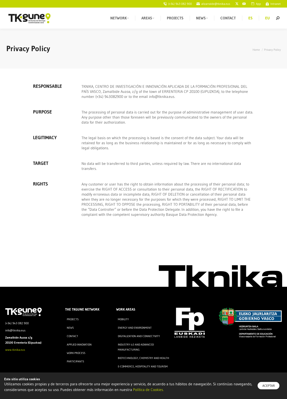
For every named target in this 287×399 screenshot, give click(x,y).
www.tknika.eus (15, 350)
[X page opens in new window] (236, 3)
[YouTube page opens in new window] (243, 3)
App (258, 4)
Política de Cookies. (148, 389)
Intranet (275, 4)
